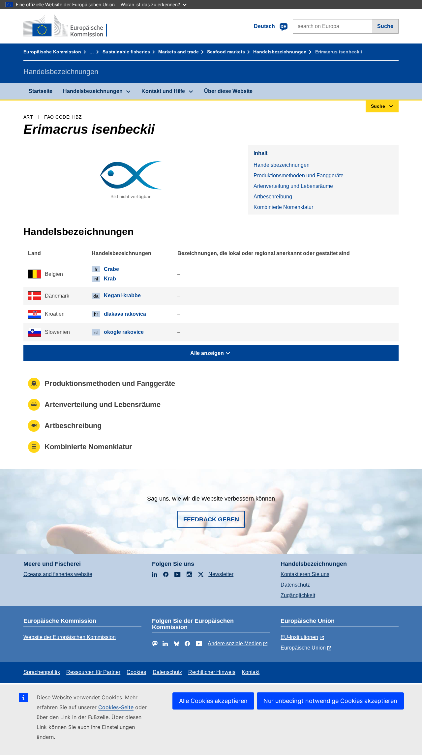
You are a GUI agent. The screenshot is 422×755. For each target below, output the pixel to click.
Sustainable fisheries (126, 51)
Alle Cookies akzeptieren (213, 700)
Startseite (40, 91)
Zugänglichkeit (298, 595)
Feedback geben (211, 519)
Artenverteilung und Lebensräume (293, 186)
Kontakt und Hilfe (163, 91)
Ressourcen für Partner (93, 672)
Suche (385, 26)
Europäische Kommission (52, 51)
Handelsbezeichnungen (280, 51)
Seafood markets (226, 51)
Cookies (136, 672)
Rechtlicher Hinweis (211, 672)
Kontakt (250, 672)
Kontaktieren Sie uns (305, 574)
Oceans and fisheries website (57, 574)
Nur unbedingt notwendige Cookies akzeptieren (330, 700)
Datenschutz (295, 585)
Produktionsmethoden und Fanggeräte (299, 175)
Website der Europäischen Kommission (69, 637)
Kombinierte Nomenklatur (283, 207)
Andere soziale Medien (235, 643)
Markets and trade (178, 51)
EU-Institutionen (299, 637)
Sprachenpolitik (41, 672)
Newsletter (220, 574)
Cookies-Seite (116, 707)
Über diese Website (228, 91)
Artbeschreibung (273, 196)
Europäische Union (303, 648)
